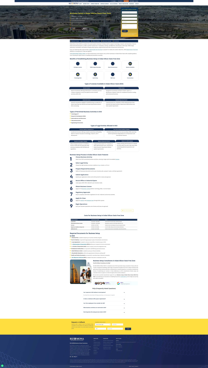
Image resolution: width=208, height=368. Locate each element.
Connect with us (123, 276)
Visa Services (116, 41)
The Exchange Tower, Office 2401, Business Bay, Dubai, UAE (79, 1)
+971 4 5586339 (113, 1)
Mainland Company (75, 41)
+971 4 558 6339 (119, 345)
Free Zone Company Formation (108, 340)
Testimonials (96, 352)
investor (82, 200)
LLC (99, 165)
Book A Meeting (126, 1)
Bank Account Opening (107, 41)
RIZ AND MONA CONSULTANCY (78, 53)
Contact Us (95, 353)
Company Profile (96, 348)
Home (94, 340)
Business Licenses (97, 345)
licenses (117, 159)
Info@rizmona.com (119, 350)
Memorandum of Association (80, 244)
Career (133, 366)
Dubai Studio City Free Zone (95, 49)
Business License (86, 188)
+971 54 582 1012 (120, 1)
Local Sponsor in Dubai (107, 347)
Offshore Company (96, 41)
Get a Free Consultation (128, 210)
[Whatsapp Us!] (2, 365)
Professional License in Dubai (108, 345)
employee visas (90, 200)
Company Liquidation (97, 343)
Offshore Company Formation (108, 342)
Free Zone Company (86, 41)
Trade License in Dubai (107, 348)
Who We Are (96, 347)
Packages (95, 350)
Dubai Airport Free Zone (132, 49)
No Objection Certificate (77, 257)
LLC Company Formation (107, 343)
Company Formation (97, 342)
